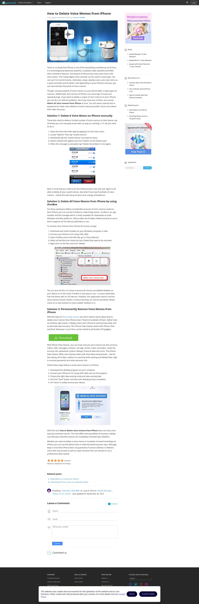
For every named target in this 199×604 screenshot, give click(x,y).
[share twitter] (135, 584)
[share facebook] (130, 584)
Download (65, 337)
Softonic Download (53, 582)
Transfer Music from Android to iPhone (140, 84)
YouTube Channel (53, 578)
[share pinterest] (141, 584)
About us (105, 578)
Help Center (78, 578)
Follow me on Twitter (61, 493)
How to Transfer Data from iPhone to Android (138, 96)
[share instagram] (146, 584)
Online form (78, 582)
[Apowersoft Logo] (9, 2)
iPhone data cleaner (70, 317)
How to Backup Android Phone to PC (139, 90)
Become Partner (107, 585)
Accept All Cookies (148, 594)
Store (39, 3)
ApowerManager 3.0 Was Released (138, 55)
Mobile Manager (104, 490)
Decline (132, 594)
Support (48, 3)
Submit (57, 543)
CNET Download (52, 585)
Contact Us (105, 582)
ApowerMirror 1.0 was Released (140, 60)
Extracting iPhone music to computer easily (69, 482)
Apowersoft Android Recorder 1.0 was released (139, 65)
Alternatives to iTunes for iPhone (64, 479)
